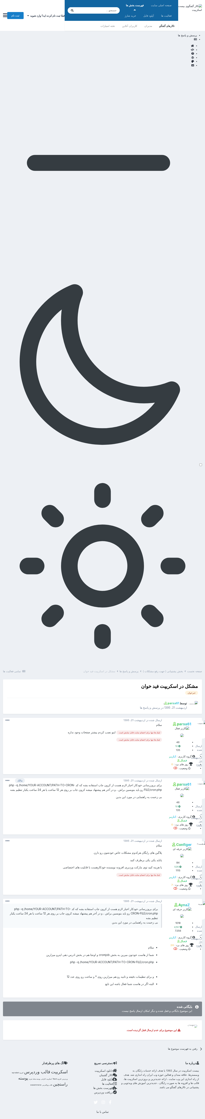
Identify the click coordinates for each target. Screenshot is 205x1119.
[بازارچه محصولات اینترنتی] (98, 66)
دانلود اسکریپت (104, 1070)
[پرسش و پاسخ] (98, 54)
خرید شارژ (130, 15)
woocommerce (35, 1085)
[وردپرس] (98, 58)
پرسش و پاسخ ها (150, 707)
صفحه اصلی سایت (161, 5)
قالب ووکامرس (47, 1085)
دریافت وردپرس (103, 1092)
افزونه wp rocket (17, 1073)
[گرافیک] (98, 62)
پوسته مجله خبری (34, 1079)
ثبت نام (15, 15)
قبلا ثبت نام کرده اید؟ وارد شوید (47, 15)
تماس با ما (102, 1111)
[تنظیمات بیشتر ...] (7, 720)
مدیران (148, 25)
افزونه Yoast (57, 1079)
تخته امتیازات (107, 25)
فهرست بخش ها (135, 5)
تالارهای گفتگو (167, 25)
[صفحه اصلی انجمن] (98, 46)
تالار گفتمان (106, 1075)
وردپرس (65, 1079)
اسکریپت (59, 1071)
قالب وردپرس (37, 1071)
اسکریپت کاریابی (46, 1079)
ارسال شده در (143, 720)
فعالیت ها (166, 15)
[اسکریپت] (98, 50)
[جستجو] (72, 10)
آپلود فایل (148, 15)
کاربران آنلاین (129, 25)
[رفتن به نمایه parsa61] (193, 705)
